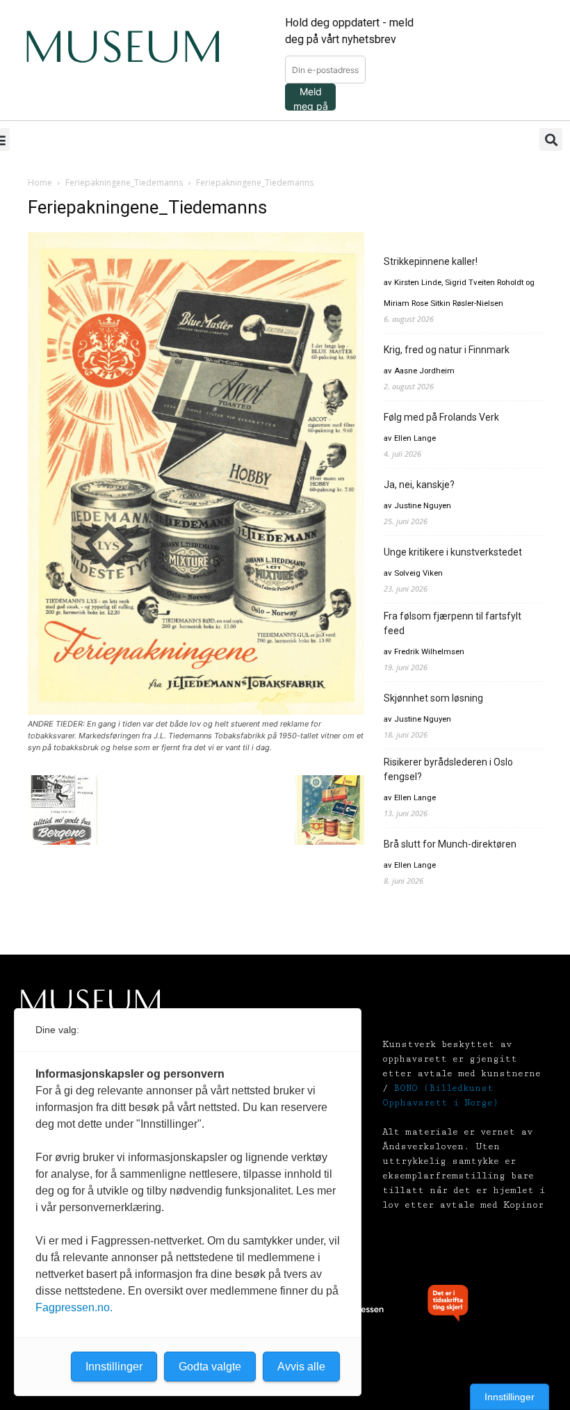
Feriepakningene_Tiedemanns (124, 182)
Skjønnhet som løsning (433, 698)
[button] (550, 139)
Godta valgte (210, 1366)
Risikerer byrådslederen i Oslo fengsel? (448, 769)
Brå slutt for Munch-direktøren (450, 844)
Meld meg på (310, 98)
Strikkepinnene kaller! (431, 261)
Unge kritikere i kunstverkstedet (453, 552)
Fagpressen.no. (74, 1307)
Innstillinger (509, 1396)
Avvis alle (301, 1366)
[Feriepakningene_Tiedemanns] (196, 711)
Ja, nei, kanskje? (419, 484)
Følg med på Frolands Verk (441, 417)
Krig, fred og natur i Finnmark (447, 349)
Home (40, 182)
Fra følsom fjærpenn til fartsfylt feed (452, 623)
